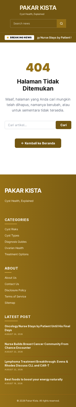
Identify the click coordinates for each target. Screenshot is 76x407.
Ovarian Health (14, 248)
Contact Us (12, 284)
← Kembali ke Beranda (38, 143)
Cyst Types (12, 235)
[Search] (61, 23)
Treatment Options (16, 254)
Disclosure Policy (15, 290)
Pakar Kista (38, 8)
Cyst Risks (11, 229)
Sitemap (10, 302)
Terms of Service (15, 296)
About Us (10, 277)
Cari (63, 125)
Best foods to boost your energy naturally (34, 379)
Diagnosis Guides (16, 241)
